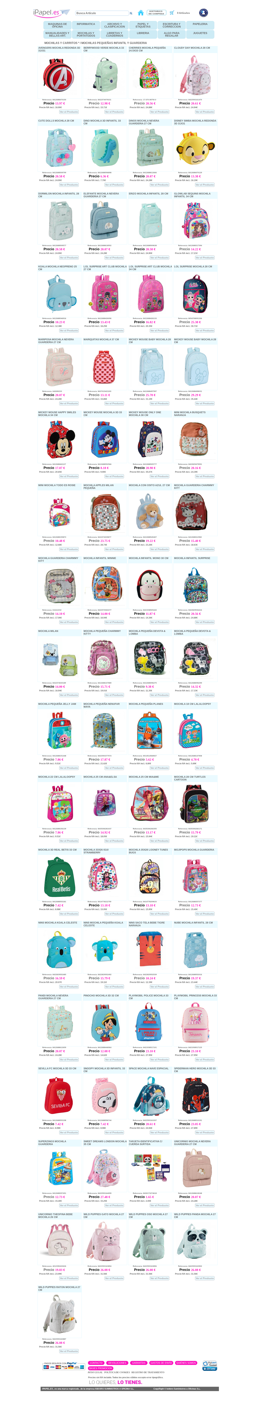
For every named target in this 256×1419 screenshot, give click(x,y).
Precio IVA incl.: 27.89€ (186, 1128)
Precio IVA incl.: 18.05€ (95, 836)
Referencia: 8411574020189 (52, 683)
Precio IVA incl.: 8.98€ (50, 909)
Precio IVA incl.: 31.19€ (141, 399)
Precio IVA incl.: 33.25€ (95, 1201)
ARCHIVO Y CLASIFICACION (114, 25)
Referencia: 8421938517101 (143, 1047)
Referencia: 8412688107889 (97, 683)
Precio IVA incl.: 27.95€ (141, 1055)
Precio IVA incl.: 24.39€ (186, 472)
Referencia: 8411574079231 (97, 100)
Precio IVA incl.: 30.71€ (186, 326)
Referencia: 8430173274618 (143, 1193)
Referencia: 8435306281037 (97, 829)
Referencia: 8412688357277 (188, 902)
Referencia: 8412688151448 (52, 756)
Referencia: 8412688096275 (143, 683)
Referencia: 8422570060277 (97, 610)
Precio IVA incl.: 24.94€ (186, 107)
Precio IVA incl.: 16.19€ (186, 180)
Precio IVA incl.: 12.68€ (50, 545)
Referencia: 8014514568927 (143, 756)
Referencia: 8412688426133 (143, 318)
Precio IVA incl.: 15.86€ (95, 399)
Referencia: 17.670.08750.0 (143, 100)
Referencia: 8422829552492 (97, 974)
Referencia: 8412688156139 (52, 829)
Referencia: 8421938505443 (143, 610)
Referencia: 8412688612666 (143, 173)
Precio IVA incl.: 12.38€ (50, 326)
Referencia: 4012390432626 (52, 1266)
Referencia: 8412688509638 (143, 245)
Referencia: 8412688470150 (52, 100)
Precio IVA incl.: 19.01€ (95, 690)
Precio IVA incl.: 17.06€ (50, 618)
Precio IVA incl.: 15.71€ (95, 107)
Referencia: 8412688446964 (97, 1047)
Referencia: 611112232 (50, 610)
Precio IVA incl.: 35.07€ (141, 472)
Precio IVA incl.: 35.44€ (186, 399)
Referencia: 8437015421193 (97, 391)
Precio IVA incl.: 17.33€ (186, 690)
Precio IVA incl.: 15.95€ (95, 909)
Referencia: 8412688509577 (52, 245)
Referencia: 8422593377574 (97, 756)
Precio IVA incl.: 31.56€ (95, 1274)
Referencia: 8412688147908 (188, 756)
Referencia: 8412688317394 (188, 245)
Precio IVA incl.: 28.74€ (95, 545)
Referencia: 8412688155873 (52, 537)
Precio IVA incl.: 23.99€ (50, 1274)
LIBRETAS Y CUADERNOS (114, 34)
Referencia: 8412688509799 (52, 173)
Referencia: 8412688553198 (52, 1120)
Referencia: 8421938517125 (188, 1047)
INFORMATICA (86, 24)
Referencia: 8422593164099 (97, 1193)
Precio (49, 103)
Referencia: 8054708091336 (188, 318)
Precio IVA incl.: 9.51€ (50, 763)
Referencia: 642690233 (50, 391)
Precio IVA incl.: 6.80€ (140, 763)
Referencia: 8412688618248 (188, 1193)
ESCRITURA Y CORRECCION (172, 25)
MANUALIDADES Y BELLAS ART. (57, 34)
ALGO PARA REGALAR (172, 34)
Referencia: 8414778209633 (143, 902)
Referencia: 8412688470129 (188, 173)
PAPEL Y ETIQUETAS (143, 25)
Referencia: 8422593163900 (188, 1266)
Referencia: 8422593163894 (97, 1266)
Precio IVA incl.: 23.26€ (141, 545)
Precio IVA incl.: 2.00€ (140, 1201)
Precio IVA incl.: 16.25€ (95, 326)
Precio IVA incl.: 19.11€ (186, 836)
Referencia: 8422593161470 (188, 100)
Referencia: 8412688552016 (188, 974)
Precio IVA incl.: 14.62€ (95, 1055)
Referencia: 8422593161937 (143, 1120)
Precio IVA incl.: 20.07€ (50, 982)
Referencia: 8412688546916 (52, 318)
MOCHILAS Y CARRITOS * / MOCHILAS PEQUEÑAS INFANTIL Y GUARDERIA (95, 43)
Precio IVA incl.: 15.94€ (141, 836)
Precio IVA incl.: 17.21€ (186, 253)
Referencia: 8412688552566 (97, 464)
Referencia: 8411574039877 (97, 537)
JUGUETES (200, 33)
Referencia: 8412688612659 (52, 1047)
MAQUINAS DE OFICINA (57, 25)
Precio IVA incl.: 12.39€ (141, 982)
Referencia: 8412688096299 (188, 683)
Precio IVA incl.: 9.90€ (95, 472)
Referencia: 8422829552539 (143, 974)
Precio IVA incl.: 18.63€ (186, 545)
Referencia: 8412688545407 (143, 537)
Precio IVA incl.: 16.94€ (95, 618)
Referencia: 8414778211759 (97, 902)
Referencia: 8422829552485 (52, 974)
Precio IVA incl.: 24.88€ (141, 107)
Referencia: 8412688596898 (97, 173)
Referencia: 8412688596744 (97, 1120)
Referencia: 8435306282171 (188, 829)
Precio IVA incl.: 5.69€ (185, 763)
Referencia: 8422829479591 (188, 464)
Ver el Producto (69, 111)
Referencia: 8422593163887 (52, 1339)
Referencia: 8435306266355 (143, 829)
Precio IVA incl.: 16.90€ (50, 107)
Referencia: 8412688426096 (97, 318)
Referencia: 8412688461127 (52, 464)
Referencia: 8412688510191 (188, 1120)
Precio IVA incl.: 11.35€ (141, 690)
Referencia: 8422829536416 (188, 610)
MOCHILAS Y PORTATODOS (86, 34)
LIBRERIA (143, 33)
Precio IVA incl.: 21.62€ (95, 763)
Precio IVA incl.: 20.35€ (141, 326)
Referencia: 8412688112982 (188, 537)
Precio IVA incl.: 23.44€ (186, 982)
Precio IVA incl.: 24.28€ (141, 180)
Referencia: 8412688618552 (97, 245)
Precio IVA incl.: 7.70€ (95, 180)
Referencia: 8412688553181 (52, 902)
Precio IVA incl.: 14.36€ (141, 618)
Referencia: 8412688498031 (188, 391)
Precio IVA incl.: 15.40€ (186, 909)
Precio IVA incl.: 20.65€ (50, 472)
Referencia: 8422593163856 (143, 1266)
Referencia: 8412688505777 (143, 464)
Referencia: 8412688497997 (143, 391)
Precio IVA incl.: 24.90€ (50, 180)
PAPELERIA (200, 24)
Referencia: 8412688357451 (52, 1193)
